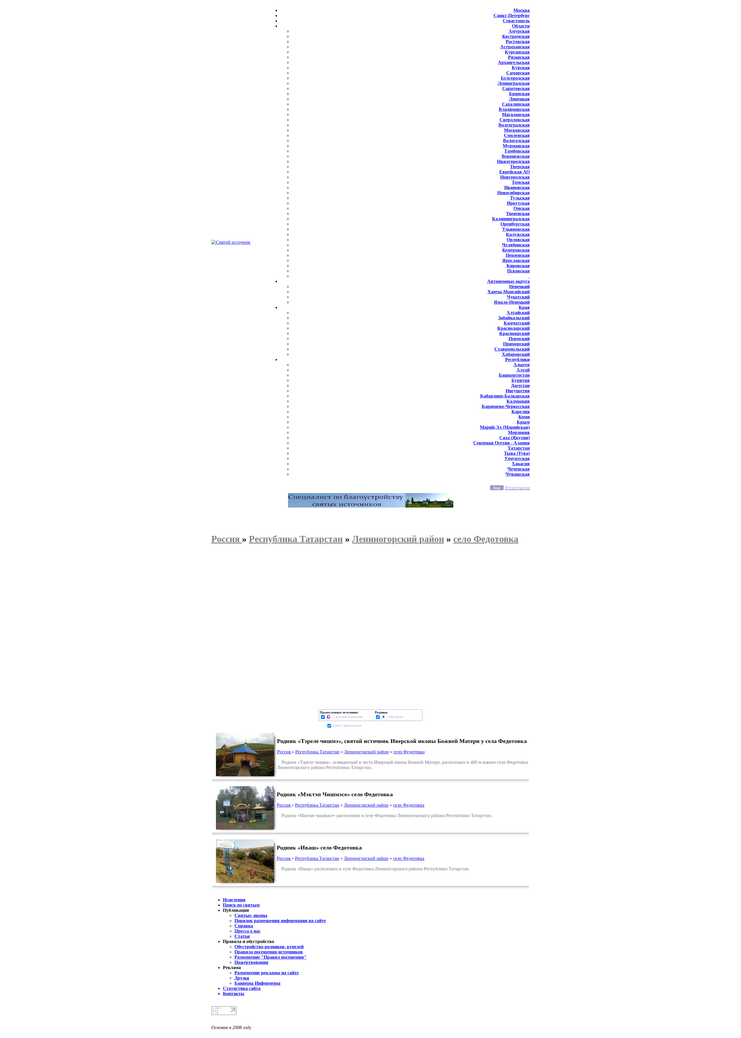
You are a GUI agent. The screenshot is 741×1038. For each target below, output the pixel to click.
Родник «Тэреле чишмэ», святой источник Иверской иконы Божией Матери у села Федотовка (402, 741)
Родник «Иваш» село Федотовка (319, 847)
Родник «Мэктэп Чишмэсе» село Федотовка (335, 794)
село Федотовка (409, 751)
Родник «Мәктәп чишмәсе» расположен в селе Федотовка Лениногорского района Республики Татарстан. (384, 815)
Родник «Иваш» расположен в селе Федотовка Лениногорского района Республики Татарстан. (373, 868)
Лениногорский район (366, 751)
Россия (284, 751)
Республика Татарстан (317, 751)
